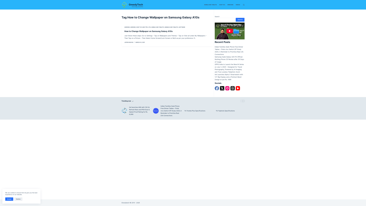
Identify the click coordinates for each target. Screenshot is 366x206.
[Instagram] (227, 88)
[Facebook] (217, 88)
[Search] (243, 5)
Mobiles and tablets (171, 27)
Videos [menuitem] (238, 4)
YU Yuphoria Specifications (225, 111)
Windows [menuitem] (230, 4)
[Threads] (232, 88)
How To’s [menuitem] (222, 4)
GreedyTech (136, 4)
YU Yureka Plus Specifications (194, 111)
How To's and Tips (142, 27)
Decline (18, 199)
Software (182, 27)
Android (127, 27)
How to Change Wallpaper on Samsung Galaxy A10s (148, 31)
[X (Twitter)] (222, 88)
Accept (9, 199)
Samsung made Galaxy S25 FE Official (228, 57)
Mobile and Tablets (157, 27)
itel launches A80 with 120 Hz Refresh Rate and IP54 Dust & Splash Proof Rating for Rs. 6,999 (139, 110)
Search (217, 16)
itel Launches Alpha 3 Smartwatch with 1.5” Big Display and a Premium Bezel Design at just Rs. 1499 (229, 77)
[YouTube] (238, 88)
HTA (149, 27)
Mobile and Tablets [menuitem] (210, 4)
